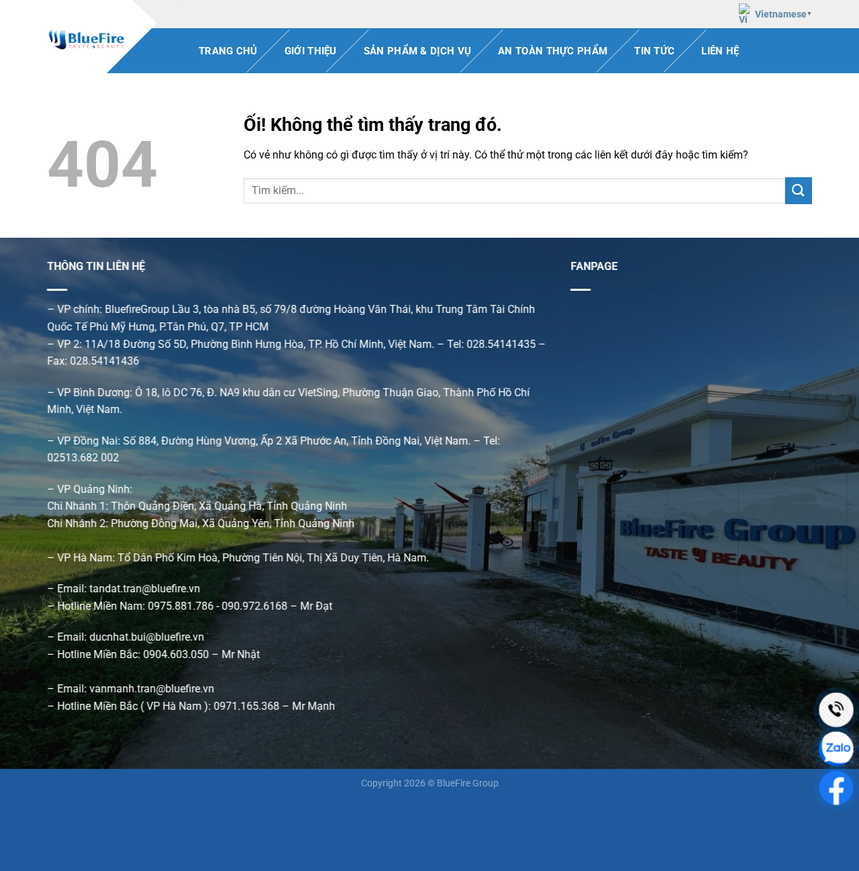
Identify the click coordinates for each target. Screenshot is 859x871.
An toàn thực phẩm (552, 51)
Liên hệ (720, 51)
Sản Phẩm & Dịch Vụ (417, 51)
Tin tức (654, 51)
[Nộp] (798, 190)
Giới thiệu (311, 51)
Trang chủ (228, 51)
